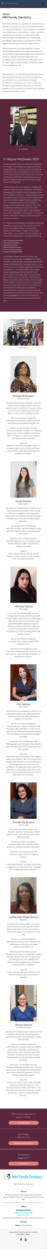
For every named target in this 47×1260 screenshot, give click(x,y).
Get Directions (23, 1123)
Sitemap (27, 1234)
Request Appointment (23, 1143)
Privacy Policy (20, 1234)
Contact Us (23, 1164)
